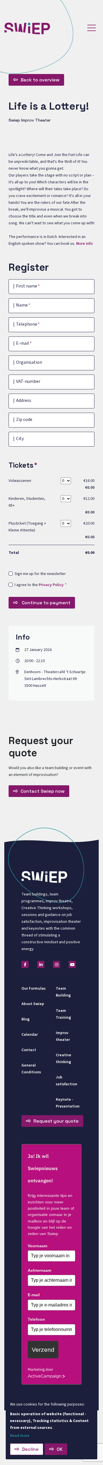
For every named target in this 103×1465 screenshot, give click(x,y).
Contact (28, 1050)
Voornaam (38, 1246)
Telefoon (36, 1319)
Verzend (43, 1349)
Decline (30, 1449)
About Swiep (32, 1004)
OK (60, 1449)
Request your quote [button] (56, 1121)
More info (84, 243)
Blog (25, 1019)
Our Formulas (33, 988)
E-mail (34, 1295)
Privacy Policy (51, 585)
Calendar (29, 1034)
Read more (19, 1436)
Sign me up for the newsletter (40, 574)
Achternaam (40, 1270)
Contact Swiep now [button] (43, 791)
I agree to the (39, 585)
